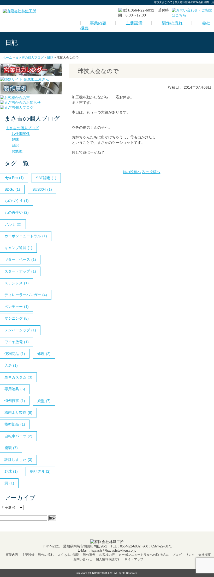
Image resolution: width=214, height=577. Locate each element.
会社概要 (204, 554)
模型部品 (14, 424)
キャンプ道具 (18, 248)
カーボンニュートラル (25, 236)
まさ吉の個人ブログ (22, 128)
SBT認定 (46, 178)
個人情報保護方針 (108, 559)
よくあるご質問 (68, 554)
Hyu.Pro (14, 178)
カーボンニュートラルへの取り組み (143, 554)
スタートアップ (20, 271)
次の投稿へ (151, 172)
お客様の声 (107, 554)
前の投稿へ (132, 172)
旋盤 (44, 401)
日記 (15, 145)
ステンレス (16, 283)
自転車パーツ (18, 436)
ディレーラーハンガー (25, 295)
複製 (11, 448)
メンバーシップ (20, 330)
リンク (190, 554)
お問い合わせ (82, 559)
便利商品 (14, 354)
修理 (44, 354)
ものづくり (16, 201)
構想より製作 (18, 412)
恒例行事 (14, 401)
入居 (11, 365)
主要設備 (134, 23)
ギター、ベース (20, 259)
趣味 (15, 139)
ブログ (177, 554)
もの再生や (16, 212)
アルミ (12, 224)
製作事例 (89, 554)
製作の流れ (172, 23)
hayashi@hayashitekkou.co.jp (113, 550)
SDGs (12, 189)
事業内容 (98, 23)
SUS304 (42, 189)
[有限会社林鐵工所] (19, 11)
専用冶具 (14, 389)
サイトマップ (133, 559)
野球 (11, 471)
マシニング (16, 318)
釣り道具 (40, 471)
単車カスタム (18, 377)
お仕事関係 (20, 134)
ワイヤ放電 (16, 342)
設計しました (18, 459)
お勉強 (16, 151)
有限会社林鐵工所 (102, 573)
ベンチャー (16, 306)
